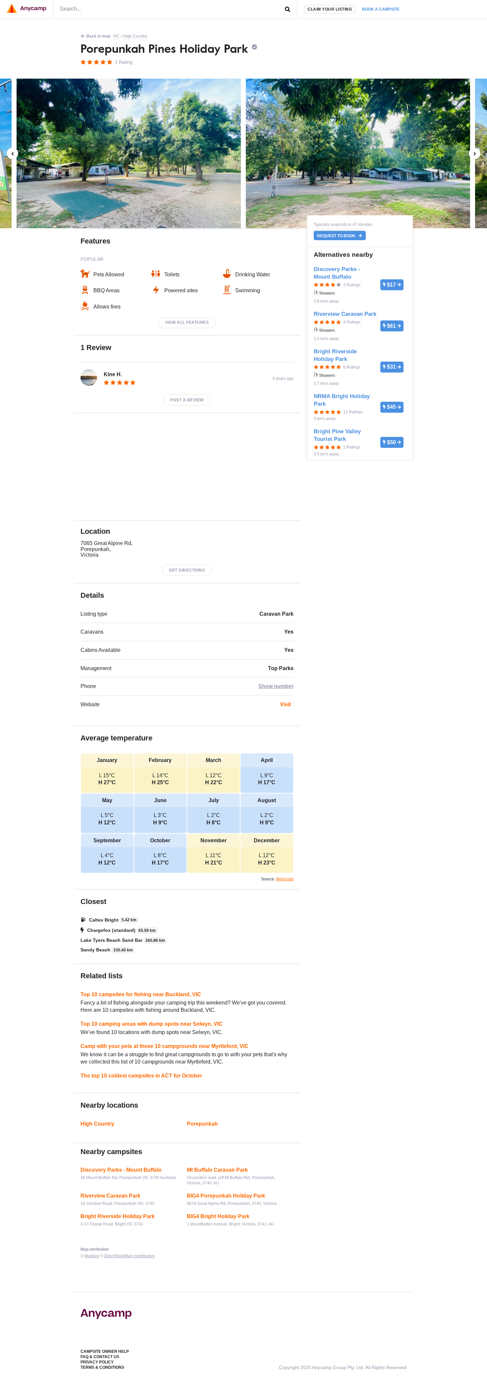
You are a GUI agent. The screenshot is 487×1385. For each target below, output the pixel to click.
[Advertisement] (187, 466)
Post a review (187, 400)
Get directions (187, 570)
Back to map (98, 36)
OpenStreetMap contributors (129, 1256)
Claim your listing (329, 9)
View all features (187, 322)
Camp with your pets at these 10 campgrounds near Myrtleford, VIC (164, 1046)
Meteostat (285, 879)
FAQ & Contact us (100, 1356)
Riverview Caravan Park (110, 1196)
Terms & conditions (102, 1367)
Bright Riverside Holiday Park (118, 1216)
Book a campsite (381, 9)
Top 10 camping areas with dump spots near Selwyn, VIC (152, 1024)
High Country (135, 36)
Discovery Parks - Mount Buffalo (121, 1170)
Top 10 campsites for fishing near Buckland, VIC (141, 994)
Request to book (336, 235)
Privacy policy (97, 1362)
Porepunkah (202, 1124)
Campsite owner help (105, 1351)
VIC (116, 36)
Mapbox (91, 1256)
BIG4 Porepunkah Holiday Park (226, 1196)
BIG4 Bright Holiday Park (218, 1216)
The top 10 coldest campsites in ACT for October (141, 1075)
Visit (285, 704)
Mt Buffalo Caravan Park (217, 1170)
